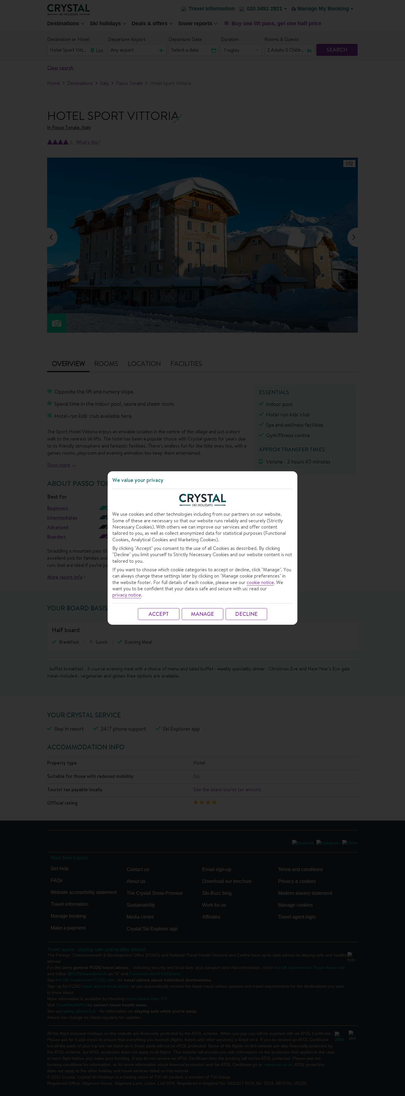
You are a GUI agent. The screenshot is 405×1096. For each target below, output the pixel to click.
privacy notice (126, 595)
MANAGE (202, 614)
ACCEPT (159, 614)
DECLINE (246, 614)
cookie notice (260, 582)
